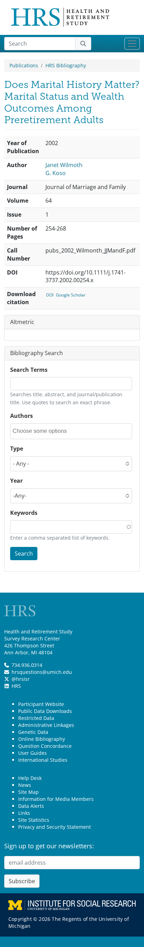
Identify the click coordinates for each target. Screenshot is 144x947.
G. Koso (55, 173)
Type (16, 448)
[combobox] (44, 431)
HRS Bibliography (65, 65)
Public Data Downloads (45, 711)
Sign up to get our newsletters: (49, 846)
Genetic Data (33, 732)
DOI (49, 295)
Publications (23, 65)
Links (24, 813)
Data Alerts (31, 806)
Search (24, 553)
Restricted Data (36, 718)
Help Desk (30, 778)
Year (16, 480)
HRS (16, 686)
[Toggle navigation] (132, 44)
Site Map (28, 792)
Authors (21, 416)
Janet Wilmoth (63, 165)
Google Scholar (71, 295)
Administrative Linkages (46, 725)
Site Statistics (33, 820)
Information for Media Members (56, 799)
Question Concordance (45, 746)
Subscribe (22, 881)
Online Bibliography (41, 739)
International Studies (42, 760)
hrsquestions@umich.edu (42, 672)
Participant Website (41, 704)
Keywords (23, 513)
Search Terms (29, 370)
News (24, 785)
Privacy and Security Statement (54, 827)
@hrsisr (21, 679)
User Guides (32, 753)
